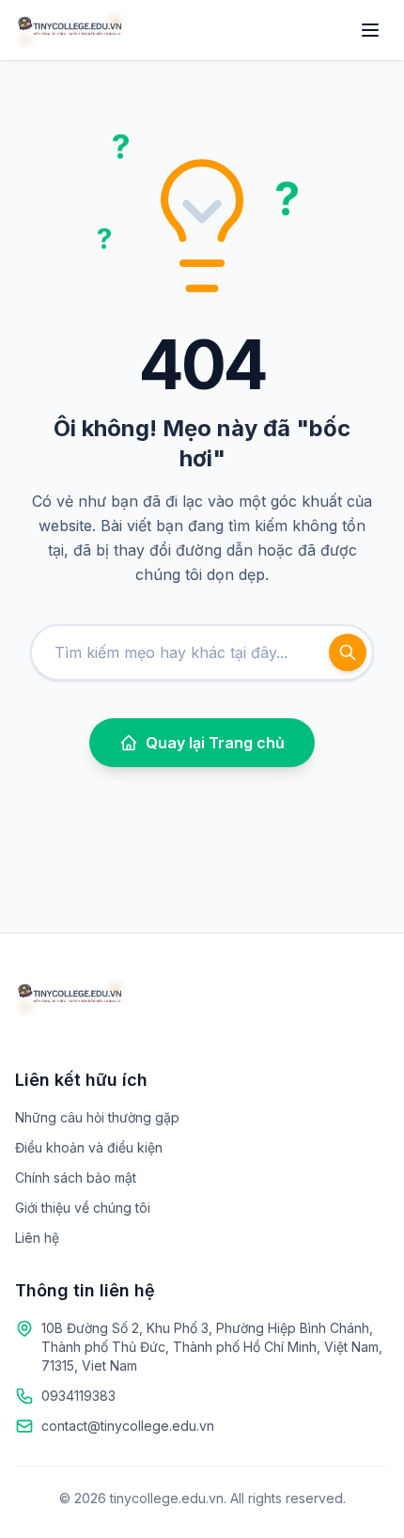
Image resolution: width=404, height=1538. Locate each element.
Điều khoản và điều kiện (89, 1147)
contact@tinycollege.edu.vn (127, 1426)
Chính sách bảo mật (75, 1177)
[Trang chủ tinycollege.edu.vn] (70, 30)
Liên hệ (37, 1238)
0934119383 (78, 1396)
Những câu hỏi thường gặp (97, 1117)
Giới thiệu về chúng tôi (82, 1208)
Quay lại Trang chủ (215, 742)
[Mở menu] (370, 30)
